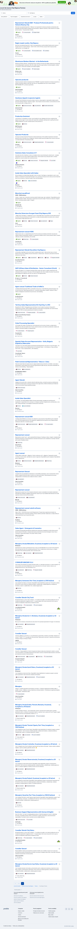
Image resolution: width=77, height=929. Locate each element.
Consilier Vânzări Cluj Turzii (24, 597)
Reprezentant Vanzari (22, 471)
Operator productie (21, 80)
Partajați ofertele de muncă (39, 911)
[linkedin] (72, 909)
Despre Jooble (21, 911)
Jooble (72, 926)
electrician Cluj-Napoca (18, 895)
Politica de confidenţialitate (18, 925)
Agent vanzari (20, 453)
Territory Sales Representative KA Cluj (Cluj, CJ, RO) (32, 305)
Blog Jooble (50, 914)
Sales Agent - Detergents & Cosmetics (28, 528)
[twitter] (69, 909)
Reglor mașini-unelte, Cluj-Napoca (26, 43)
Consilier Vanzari (21, 633)
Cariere (19, 914)
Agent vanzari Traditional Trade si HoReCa (29, 286)
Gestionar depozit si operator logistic (27, 98)
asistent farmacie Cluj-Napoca (20, 899)
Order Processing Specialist (24, 323)
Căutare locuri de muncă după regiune (37, 897)
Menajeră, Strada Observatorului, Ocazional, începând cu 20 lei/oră (35, 760)
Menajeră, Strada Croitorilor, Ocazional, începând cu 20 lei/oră (36, 744)
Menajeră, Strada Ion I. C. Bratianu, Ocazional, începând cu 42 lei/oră (35, 617)
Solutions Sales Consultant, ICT (26, 153)
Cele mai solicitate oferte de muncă (37, 895)
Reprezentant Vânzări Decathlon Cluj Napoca (30, 250)
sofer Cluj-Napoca (17, 902)
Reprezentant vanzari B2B (24, 417)
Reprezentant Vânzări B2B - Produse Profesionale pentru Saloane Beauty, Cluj (34, 24)
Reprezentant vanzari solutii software (28, 508)
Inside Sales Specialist (23, 398)
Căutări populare (17, 889)
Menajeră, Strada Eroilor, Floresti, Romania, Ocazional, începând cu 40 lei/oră (33, 705)
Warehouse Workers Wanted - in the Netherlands (31, 61)
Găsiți (73, 13)
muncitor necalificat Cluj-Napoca (20, 897)
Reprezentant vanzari (22, 435)
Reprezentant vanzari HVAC (24, 232)
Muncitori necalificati (22, 193)
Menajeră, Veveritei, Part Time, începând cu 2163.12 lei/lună (35, 795)
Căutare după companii (53, 916)
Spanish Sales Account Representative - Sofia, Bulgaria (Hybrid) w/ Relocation (34, 342)
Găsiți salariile (51, 912)
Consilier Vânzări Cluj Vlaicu (24, 830)
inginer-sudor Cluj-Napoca (19, 900)
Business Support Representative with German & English (34, 812)
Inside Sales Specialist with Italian (26, 173)
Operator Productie (21, 134)
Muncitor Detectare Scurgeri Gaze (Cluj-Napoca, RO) (33, 213)
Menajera (18, 686)
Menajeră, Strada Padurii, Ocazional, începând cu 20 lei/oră (35, 778)
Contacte (20, 912)
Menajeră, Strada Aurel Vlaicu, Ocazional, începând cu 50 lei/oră (34, 668)
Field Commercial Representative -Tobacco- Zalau (32, 362)
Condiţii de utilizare (7, 925)
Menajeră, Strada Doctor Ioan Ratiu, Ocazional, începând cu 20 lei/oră (36, 865)
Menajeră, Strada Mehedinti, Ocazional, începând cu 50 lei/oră (36, 544)
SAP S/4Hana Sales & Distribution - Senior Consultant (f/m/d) (36, 268)
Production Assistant (22, 116)
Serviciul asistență (22, 916)
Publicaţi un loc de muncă (38, 912)
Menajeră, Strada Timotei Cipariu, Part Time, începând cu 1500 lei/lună (34, 726)
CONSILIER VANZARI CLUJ (24, 562)
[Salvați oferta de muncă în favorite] (59, 23)
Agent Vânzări (20, 380)
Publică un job (62, 2)
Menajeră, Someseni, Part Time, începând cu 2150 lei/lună (34, 581)
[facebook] (66, 909)
